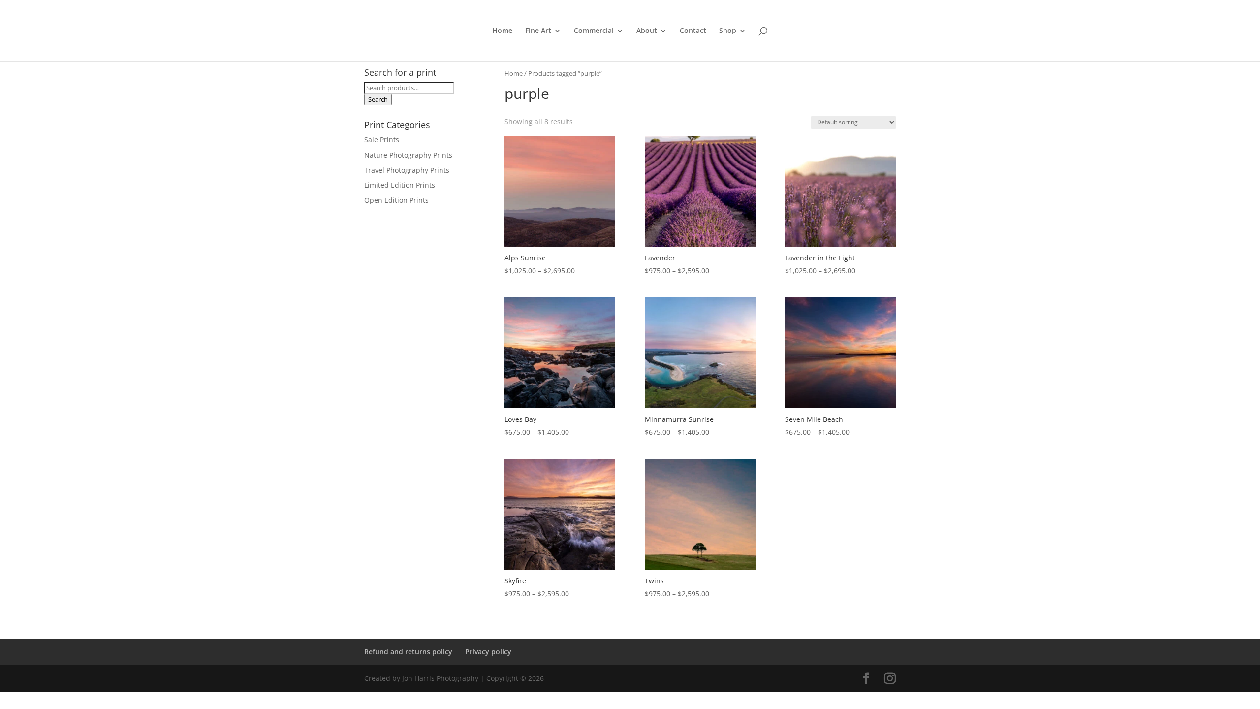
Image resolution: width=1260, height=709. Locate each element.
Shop (727, 31)
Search (378, 99)
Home (502, 31)
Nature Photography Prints (408, 155)
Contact (693, 31)
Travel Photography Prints (406, 170)
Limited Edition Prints (399, 185)
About (646, 31)
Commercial (594, 31)
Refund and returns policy (408, 651)
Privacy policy (488, 651)
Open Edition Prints (396, 200)
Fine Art (538, 31)
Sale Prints (381, 139)
